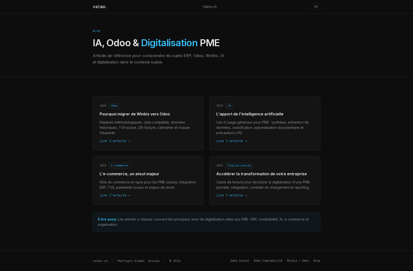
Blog (317, 261)
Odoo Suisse (240, 261)
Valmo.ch (210, 7)
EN (316, 7)
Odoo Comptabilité (268, 261)
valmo (100, 6)
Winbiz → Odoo (298, 261)
